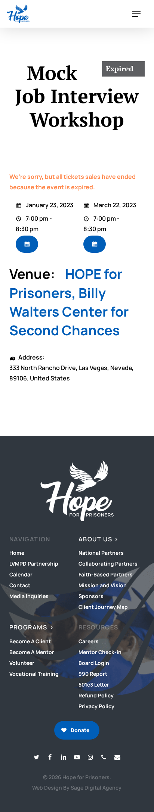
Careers (88, 641)
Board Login (93, 662)
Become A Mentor (31, 652)
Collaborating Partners (108, 563)
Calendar (21, 574)
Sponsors (91, 596)
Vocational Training (34, 673)
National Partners (101, 552)
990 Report (92, 673)
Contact (19, 585)
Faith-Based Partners (105, 574)
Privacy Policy (96, 706)
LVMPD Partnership (33, 563)
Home (16, 552)
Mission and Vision (102, 585)
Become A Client (30, 641)
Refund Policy (96, 695)
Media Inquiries (29, 596)
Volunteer (21, 662)
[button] (136, 14)
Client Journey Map (103, 606)
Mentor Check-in (99, 652)
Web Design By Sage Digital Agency (76, 787)
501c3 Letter (93, 684)
